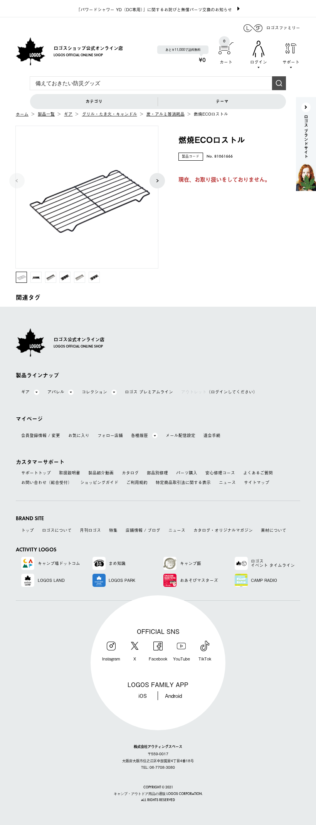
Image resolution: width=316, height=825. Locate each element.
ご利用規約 (137, 483)
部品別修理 (157, 473)
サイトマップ (256, 483)
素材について (273, 530)
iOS (142, 695)
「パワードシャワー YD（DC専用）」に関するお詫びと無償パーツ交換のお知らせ (154, 9)
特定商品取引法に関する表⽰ (183, 483)
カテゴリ (94, 101)
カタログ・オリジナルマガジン (223, 530)
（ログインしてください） (219, 392)
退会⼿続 (211, 436)
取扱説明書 (69, 473)
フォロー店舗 (110, 436)
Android (173, 695)
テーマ (222, 101)
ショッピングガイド (99, 483)
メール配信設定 (180, 436)
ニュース (227, 483)
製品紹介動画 (101, 473)
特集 (113, 530)
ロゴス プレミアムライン (149, 392)
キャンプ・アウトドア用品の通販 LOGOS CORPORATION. (158, 794)
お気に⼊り (78, 436)
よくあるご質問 (258, 473)
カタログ (130, 473)
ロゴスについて (57, 530)
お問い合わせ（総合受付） (46, 483)
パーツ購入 (186, 473)
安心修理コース (220, 473)
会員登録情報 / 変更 (40, 436)
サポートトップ (36, 473)
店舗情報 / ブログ (143, 530)
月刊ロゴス (90, 530)
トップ (27, 530)
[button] (157, 180)
